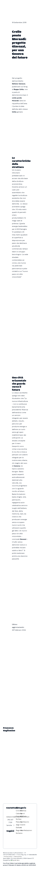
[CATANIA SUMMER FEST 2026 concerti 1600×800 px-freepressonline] (20, 345)
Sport (22, 813)
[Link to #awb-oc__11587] (6, 4)
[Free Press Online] (29, 2)
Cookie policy (18, 856)
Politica (23, 810)
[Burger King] (20, 614)
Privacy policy (8, 856)
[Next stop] (20, 282)
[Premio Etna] (20, 366)
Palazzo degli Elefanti (19, 825)
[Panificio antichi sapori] (20, 356)
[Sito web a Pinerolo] (15, 860)
